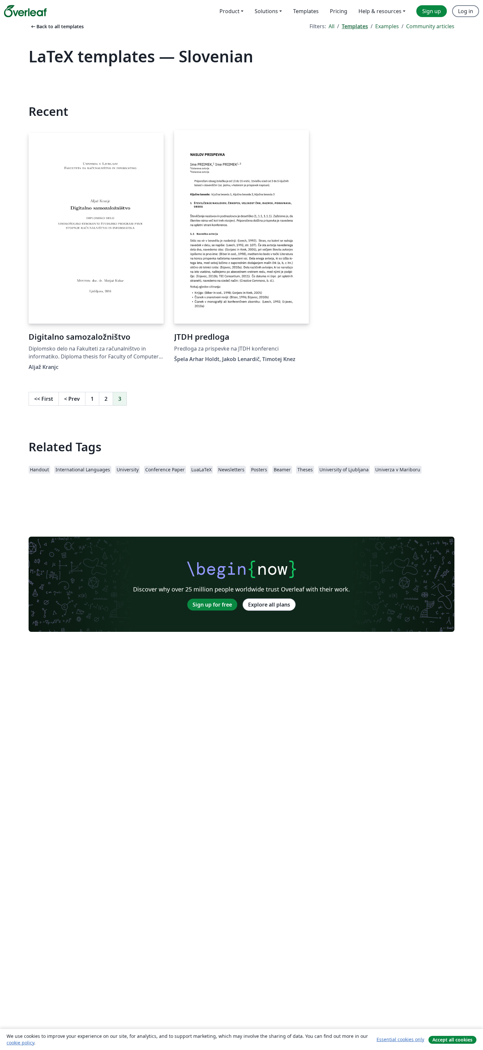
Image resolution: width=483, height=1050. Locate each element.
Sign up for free (212, 604)
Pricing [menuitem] (338, 11)
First (43, 398)
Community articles (430, 26)
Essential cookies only (400, 1039)
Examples (387, 26)
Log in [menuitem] (465, 11)
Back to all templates (57, 26)
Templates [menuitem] (306, 11)
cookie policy (20, 1042)
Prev (72, 398)
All (331, 26)
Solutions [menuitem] (266, 11)
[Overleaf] (25, 11)
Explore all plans (269, 604)
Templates (355, 26)
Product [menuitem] (229, 11)
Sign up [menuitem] (431, 11)
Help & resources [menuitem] (380, 11)
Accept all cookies (452, 1040)
